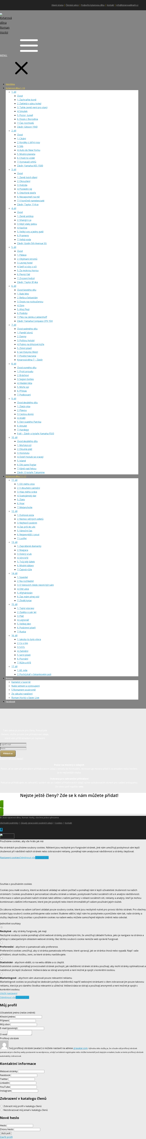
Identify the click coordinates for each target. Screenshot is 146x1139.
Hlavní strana (57, 5)
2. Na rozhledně (25, 581)
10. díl (14, 437)
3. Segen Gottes (25, 379)
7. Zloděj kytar (24, 600)
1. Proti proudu (25, 371)
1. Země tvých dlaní (27, 177)
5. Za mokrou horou (27, 270)
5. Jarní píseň (24, 654)
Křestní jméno (8, 1016)
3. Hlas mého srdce (27, 491)
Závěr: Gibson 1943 (27, 126)
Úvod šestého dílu (26, 289)
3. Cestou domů (25, 414)
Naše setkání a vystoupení (25, 685)
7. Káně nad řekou (26, 468)
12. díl (14, 511)
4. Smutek (22, 111)
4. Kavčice (22, 227)
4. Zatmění (22, 651)
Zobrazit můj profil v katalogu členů (22, 1106)
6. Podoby (22, 313)
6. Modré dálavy (25, 565)
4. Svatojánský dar (26, 495)
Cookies (58, 823)
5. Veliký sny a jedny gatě (30, 231)
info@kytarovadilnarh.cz (127, 5)
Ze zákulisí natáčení (22, 693)
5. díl (13, 247)
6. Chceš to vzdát (26, 158)
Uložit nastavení (8, 993)
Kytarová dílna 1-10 (15, 88)
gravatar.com (80, 1048)
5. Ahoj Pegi (23, 309)
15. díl (14, 604)
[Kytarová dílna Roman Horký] (7, 32)
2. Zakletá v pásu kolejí (29, 103)
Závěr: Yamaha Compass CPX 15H (35, 321)
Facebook (10, 701)
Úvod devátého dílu (27, 402)
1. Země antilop (25, 216)
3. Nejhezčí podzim (27, 522)
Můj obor (5, 1024)
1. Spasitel (22, 577)
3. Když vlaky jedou (27, 223)
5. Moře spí (23, 387)
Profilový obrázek (9, 1038)
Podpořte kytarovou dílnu (93, 5)
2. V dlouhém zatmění (28, 488)
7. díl (13, 324)
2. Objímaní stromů (27, 258)
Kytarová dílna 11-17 (16, 476)
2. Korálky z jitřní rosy (28, 142)
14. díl (14, 573)
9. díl (13, 398)
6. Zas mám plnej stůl (28, 596)
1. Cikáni (21, 138)
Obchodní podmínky (9, 823)
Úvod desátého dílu (27, 441)
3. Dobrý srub (24, 554)
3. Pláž (20, 616)
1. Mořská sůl (24, 445)
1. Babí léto (23, 293)
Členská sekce (72, 5)
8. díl (13, 363)
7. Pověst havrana (26, 355)
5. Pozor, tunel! (25, 115)
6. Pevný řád (23, 274)
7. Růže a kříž (24, 662)
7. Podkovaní (24, 394)
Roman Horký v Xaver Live (25, 697)
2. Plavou (22, 410)
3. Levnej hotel (25, 262)
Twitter (4, 1079)
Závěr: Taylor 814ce (27, 282)
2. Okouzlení (23, 181)
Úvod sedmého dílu (27, 328)
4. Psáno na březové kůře (30, 344)
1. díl (13, 92)
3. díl (13, 169)
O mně (3, 1034)
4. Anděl (21, 418)
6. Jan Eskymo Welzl (27, 352)
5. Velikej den (24, 623)
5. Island (21, 460)
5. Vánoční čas (24, 530)
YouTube (5, 1086)
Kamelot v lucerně (21, 682)
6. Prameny (23, 235)
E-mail (8, 1028)
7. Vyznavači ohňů (26, 161)
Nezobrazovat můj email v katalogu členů (25, 1110)
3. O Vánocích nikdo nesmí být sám (35, 584)
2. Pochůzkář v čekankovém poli (34, 674)
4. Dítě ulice (23, 588)
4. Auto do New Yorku (28, 150)
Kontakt (110, 5)
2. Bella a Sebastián (27, 297)
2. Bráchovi (23, 375)
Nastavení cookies (10, 857)
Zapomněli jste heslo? (11, 758)
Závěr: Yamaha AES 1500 (30, 165)
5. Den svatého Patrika (29, 421)
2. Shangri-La (24, 220)
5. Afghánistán (25, 592)
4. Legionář (23, 619)
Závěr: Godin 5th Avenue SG (32, 243)
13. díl (14, 542)
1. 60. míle (22, 670)
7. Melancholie (24, 507)
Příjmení (4, 1020)
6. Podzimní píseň (26, 627)
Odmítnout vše (27, 857)
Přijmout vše (42, 857)
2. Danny (21, 336)
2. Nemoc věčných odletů (30, 519)
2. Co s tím (22, 643)
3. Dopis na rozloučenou (30, 301)
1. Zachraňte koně (26, 99)
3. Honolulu (23, 453)
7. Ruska (21, 631)
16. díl (14, 635)
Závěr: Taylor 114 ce (27, 204)
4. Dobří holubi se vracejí (30, 456)
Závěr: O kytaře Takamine (31, 472)
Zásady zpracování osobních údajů (37, 823)
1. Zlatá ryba (23, 406)
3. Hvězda (22, 185)
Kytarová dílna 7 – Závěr (30, 359)
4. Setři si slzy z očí (27, 266)
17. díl (14, 666)
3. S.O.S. (21, 647)
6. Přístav (22, 390)
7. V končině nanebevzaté (30, 200)
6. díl (13, 286)
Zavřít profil (6, 1137)
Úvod (20, 95)
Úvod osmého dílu (26, 367)
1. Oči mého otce (26, 484)
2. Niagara (22, 550)
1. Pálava (21, 254)
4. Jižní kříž (22, 557)
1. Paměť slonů (25, 332)
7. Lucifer (22, 538)
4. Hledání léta (24, 383)
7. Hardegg (23, 429)
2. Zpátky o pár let (26, 612)
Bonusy (9, 678)
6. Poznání (22, 658)
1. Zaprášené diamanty (29, 546)
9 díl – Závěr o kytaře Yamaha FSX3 (35, 433)
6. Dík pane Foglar (26, 464)
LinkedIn (4, 1082)
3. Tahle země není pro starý (32, 107)
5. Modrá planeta (26, 154)
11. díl (14, 480)
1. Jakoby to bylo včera (29, 639)
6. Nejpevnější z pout (28, 534)
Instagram (5, 1090)
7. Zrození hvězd (26, 278)
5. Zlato (21, 499)
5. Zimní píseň (24, 348)
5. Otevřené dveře (26, 192)
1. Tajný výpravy (25, 608)
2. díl (13, 130)
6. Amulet (22, 425)
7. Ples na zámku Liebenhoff (32, 317)
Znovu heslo (6, 1129)
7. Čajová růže (24, 569)
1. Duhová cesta (25, 515)
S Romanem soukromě (23, 689)
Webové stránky (8, 1071)
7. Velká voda (24, 239)
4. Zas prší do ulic (26, 526)
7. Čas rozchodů (25, 123)
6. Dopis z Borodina (27, 119)
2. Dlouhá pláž (24, 449)
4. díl (13, 208)
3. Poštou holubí (26, 340)
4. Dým (20, 305)
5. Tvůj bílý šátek (26, 561)
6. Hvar (21, 503)
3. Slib (20, 146)
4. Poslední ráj (24, 188)
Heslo (3, 1125)
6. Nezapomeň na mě (28, 196)
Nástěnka (10, 84)
